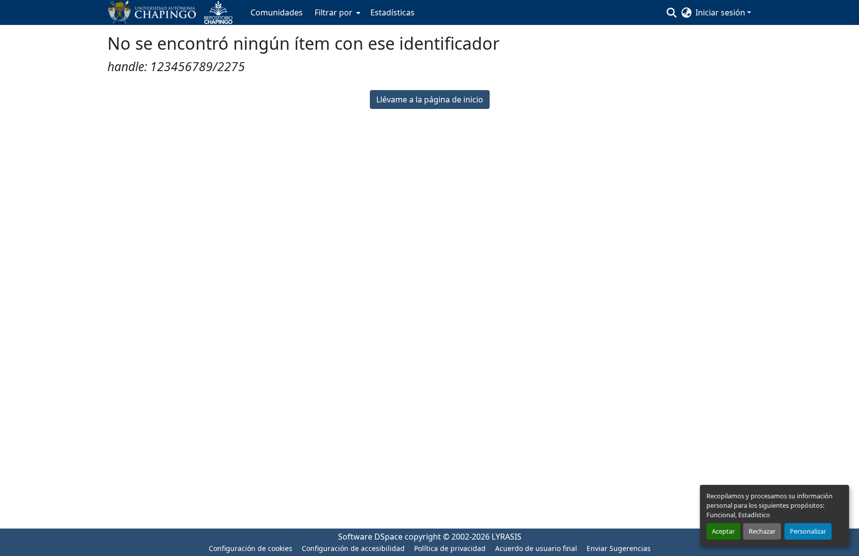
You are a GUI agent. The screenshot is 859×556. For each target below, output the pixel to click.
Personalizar (808, 531)
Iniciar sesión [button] (721, 12)
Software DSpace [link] (370, 536)
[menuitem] (336, 12)
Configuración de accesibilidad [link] (353, 548)
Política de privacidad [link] (450, 548)
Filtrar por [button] (333, 12)
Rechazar (762, 531)
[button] (174, 12)
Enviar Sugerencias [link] (619, 548)
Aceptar (723, 531)
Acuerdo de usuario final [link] (536, 548)
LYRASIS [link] (506, 536)
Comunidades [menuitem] (277, 12)
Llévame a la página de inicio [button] (429, 99)
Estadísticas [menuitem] (392, 12)
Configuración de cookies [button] (250, 548)
